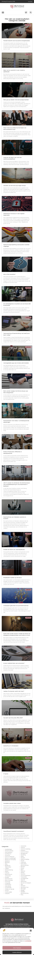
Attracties (7, 855)
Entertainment (8, 878)
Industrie (7, 893)
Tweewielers (24, 877)
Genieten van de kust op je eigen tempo (14, 185)
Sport (22, 869)
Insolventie (23, 846)
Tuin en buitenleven (25, 875)
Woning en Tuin (24, 887)
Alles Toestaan (17, 948)
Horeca (7, 890)
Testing (22, 872)
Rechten (23, 866)
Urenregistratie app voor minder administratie (16, 363)
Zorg (22, 894)
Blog (6, 864)
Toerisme (23, 874)
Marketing (23, 854)
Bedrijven (7, 861)
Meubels (23, 857)
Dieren (6, 871)
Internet (23, 847)
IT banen (5, 773)
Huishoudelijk (8, 892)
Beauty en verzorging (10, 859)
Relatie (22, 868)
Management (24, 853)
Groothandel (8, 887)
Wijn (22, 884)
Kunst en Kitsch (25, 851)
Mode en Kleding (25, 859)
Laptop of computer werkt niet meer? (13, 691)
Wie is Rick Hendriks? (9, 274)
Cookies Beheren (17, 952)
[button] (31, 930)
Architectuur (8, 853)
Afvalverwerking (9, 850)
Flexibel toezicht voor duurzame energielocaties (16, 40)
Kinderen (23, 850)
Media (22, 856)
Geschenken (8, 884)
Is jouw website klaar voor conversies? (13, 663)
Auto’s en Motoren (9, 856)
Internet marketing (25, 849)
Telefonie (23, 871)
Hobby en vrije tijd (9, 889)
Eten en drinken (9, 880)
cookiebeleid (28, 941)
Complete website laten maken (12, 803)
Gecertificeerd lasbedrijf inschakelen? (13, 831)
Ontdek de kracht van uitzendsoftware (14, 549)
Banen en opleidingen (10, 858)
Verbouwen (23, 881)
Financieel (7, 881)
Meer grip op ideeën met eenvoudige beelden (16, 99)
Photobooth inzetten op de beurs (12, 577)
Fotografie (7, 883)
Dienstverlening (9, 870)
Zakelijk (22, 890)
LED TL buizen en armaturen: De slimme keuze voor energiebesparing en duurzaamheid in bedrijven (16, 484)
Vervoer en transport (26, 882)
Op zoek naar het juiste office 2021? (13, 717)
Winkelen (23, 885)
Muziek (22, 860)
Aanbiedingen (8, 849)
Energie (7, 877)
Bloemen (7, 862)
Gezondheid (8, 886)
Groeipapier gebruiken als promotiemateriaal (15, 605)
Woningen (23, 888)
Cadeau (7, 868)
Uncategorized (24, 878)
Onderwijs (23, 862)
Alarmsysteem (8, 852)
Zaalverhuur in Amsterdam (10, 745)
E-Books (7, 872)
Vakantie (23, 880)
